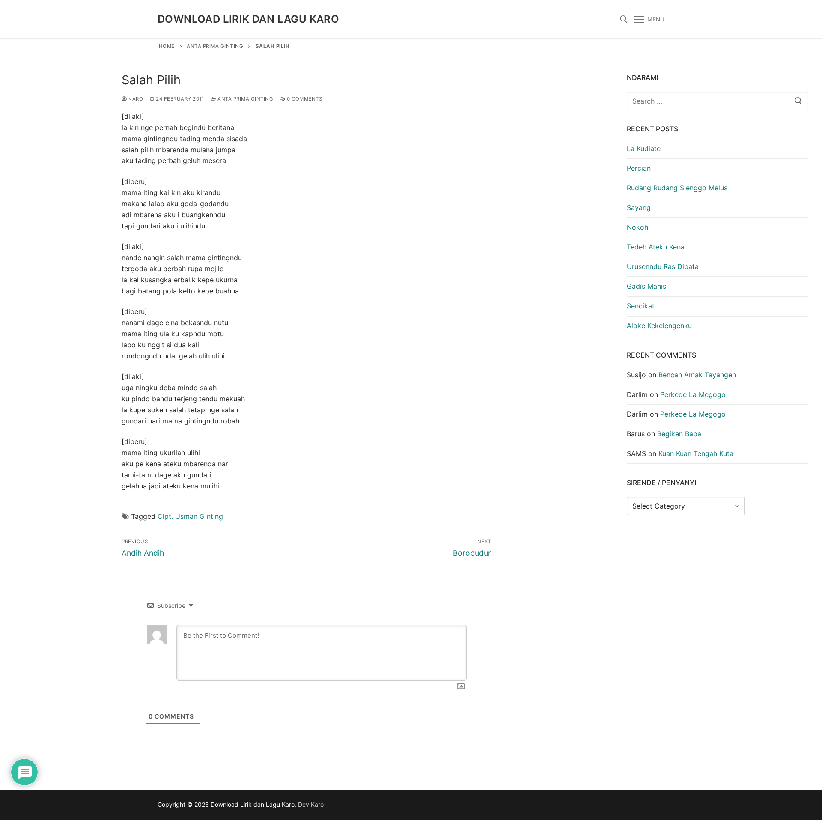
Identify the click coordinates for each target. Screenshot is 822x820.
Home (167, 46)
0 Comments (304, 99)
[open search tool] (624, 19)
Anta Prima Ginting (215, 46)
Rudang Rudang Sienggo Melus (677, 188)
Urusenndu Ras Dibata (663, 266)
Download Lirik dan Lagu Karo (248, 19)
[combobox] (717, 101)
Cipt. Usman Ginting (190, 516)
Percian (639, 168)
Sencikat (641, 306)
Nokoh (637, 227)
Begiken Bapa (679, 433)
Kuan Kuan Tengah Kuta (695, 453)
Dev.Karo (311, 804)
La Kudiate (644, 148)
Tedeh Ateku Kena (656, 247)
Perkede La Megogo (693, 394)
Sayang (639, 207)
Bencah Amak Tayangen (697, 374)
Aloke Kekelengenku (659, 325)
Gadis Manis (646, 286)
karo (135, 99)
